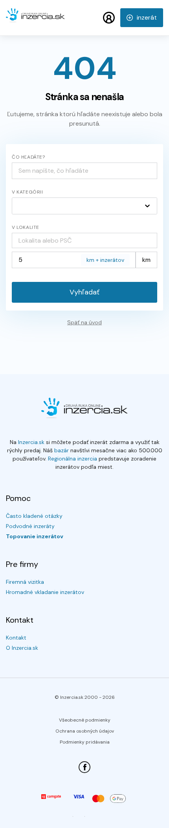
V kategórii (27, 192)
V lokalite (25, 227)
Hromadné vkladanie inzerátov (45, 592)
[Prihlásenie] (109, 17)
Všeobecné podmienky (84, 720)
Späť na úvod (84, 322)
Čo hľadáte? (28, 157)
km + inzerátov (105, 259)
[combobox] (84, 240)
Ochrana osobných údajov (84, 731)
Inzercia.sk (31, 442)
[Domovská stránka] (35, 18)
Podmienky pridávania (85, 742)
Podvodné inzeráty (30, 526)
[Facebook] (84, 767)
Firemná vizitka (25, 581)
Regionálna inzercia (72, 458)
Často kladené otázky (34, 515)
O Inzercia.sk (22, 647)
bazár (61, 450)
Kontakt (16, 637)
